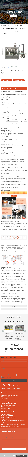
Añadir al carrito (19, 80)
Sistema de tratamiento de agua (8, 405)
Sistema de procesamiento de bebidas (9, 403)
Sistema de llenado (5, 398)
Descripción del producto (9, 88)
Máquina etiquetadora (6, 400)
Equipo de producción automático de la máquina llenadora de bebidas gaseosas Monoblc (8, 336)
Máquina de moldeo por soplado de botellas (10, 396)
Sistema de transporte (6, 402)
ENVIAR (14, 380)
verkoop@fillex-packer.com (9, 417)
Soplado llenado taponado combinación (9, 395)
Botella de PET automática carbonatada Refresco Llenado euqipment (19, 336)
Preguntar (7, 80)
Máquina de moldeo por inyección (8, 406)
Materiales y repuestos (6, 408)
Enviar (14, 449)
